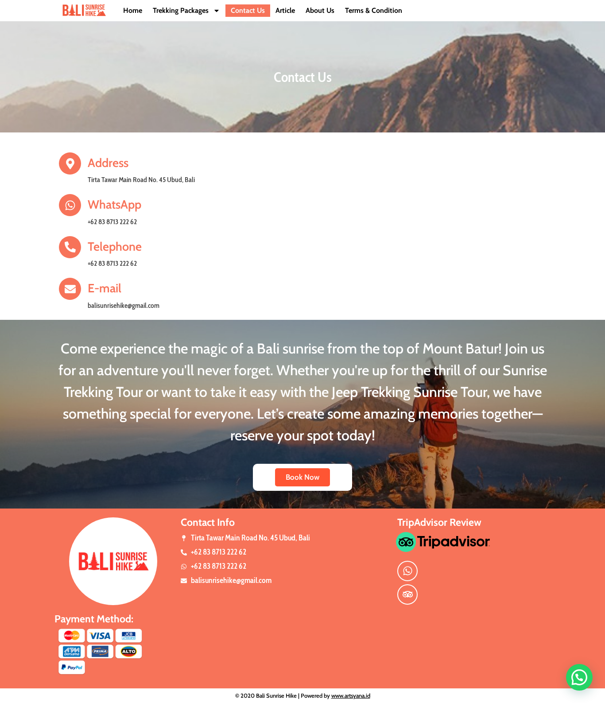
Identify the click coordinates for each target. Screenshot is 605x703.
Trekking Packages (181, 10)
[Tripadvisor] (407, 594)
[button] (579, 677)
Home (132, 10)
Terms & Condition (373, 10)
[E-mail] (70, 289)
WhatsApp (114, 204)
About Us (320, 10)
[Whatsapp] (407, 571)
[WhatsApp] (70, 205)
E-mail (104, 288)
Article (285, 10)
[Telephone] (70, 247)
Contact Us (248, 10)
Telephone (115, 246)
